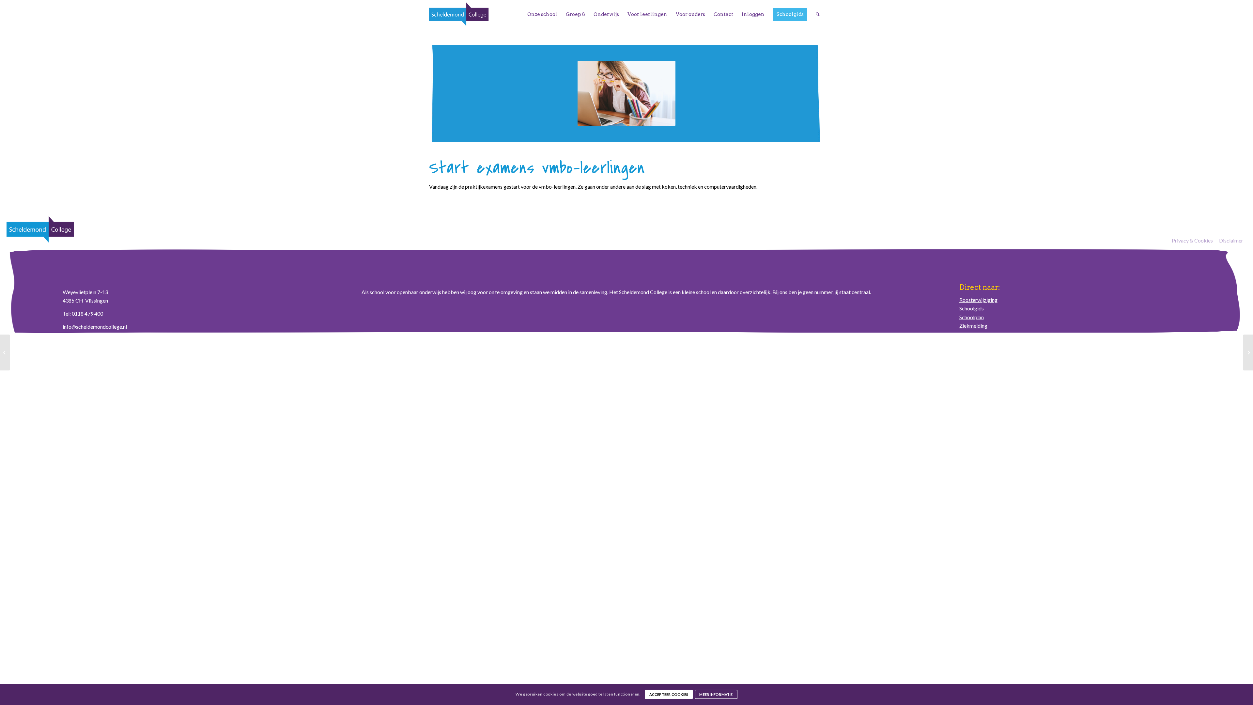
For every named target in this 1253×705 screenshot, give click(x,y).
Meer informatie (716, 694)
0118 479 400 (87, 313)
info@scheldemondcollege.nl (95, 326)
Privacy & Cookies (1192, 240)
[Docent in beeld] (1248, 352)
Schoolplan (971, 317)
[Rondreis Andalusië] (5, 352)
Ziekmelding (973, 325)
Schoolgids (971, 308)
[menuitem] (542, 14)
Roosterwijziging (978, 300)
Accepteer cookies (668, 694)
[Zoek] (818, 14)
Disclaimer (1231, 240)
